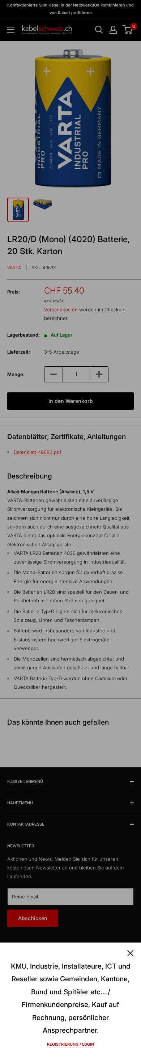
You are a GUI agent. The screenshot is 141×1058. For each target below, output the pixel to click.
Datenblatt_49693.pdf (37, 452)
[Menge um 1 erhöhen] (99, 374)
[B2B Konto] (113, 30)
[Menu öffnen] (10, 29)
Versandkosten (61, 309)
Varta (14, 267)
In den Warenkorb (70, 401)
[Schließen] (130, 952)
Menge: (16, 374)
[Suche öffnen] (99, 30)
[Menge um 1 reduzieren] (53, 374)
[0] (127, 29)
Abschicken (32, 918)
